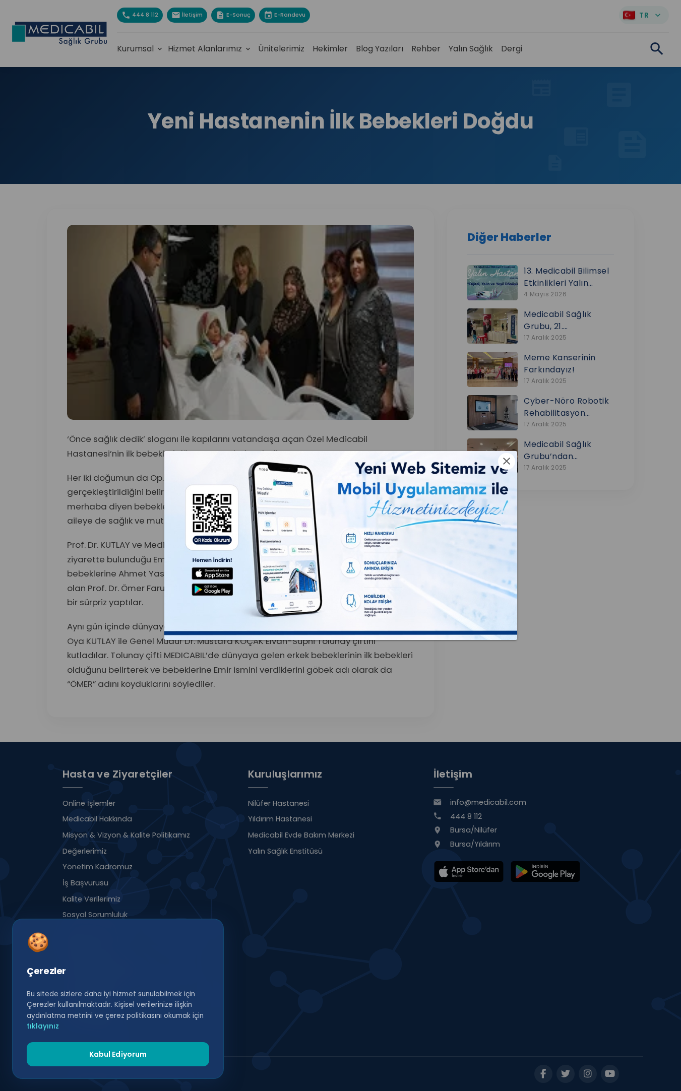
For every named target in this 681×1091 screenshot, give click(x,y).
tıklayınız (43, 1026)
